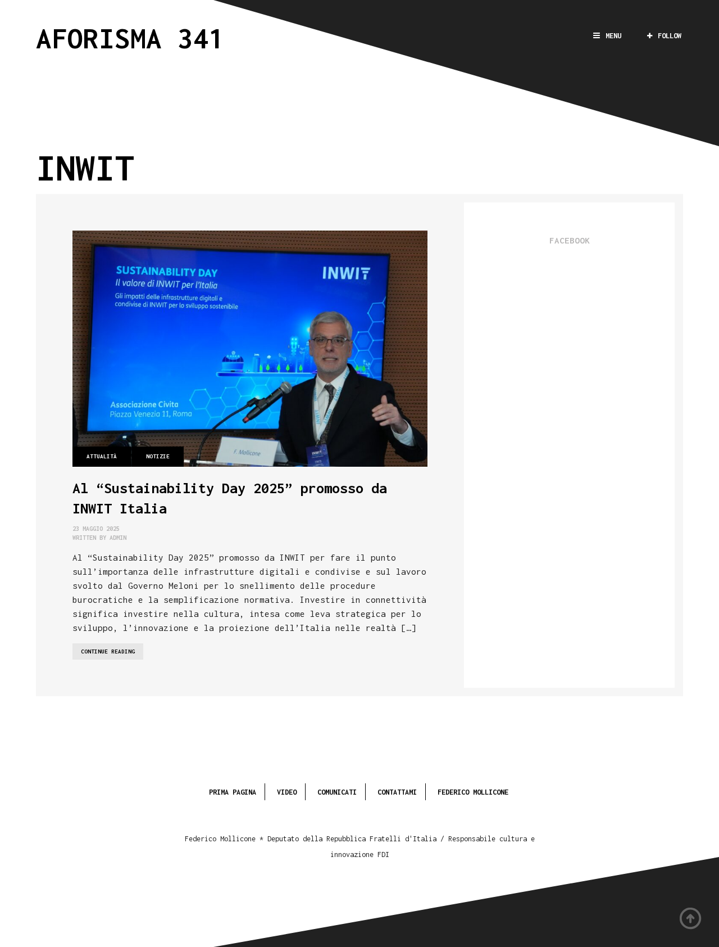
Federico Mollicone (473, 792)
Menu (613, 35)
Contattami (397, 792)
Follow (669, 35)
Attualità (102, 456)
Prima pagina (232, 792)
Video (287, 792)
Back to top (691, 919)
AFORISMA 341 (130, 38)
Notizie (158, 456)
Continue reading (112, 654)
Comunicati (337, 792)
